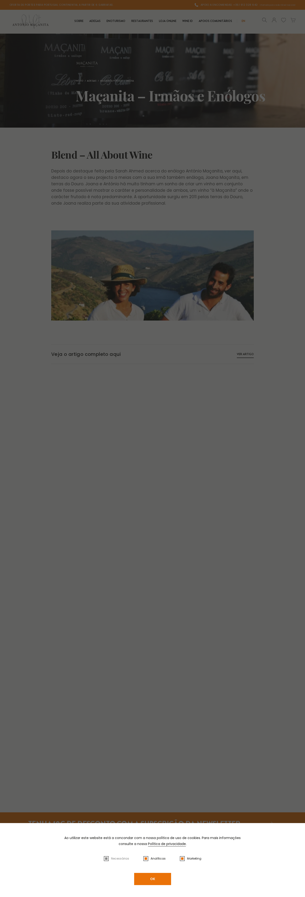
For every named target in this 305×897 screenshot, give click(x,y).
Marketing (194, 858)
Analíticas (158, 858)
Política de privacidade (167, 843)
